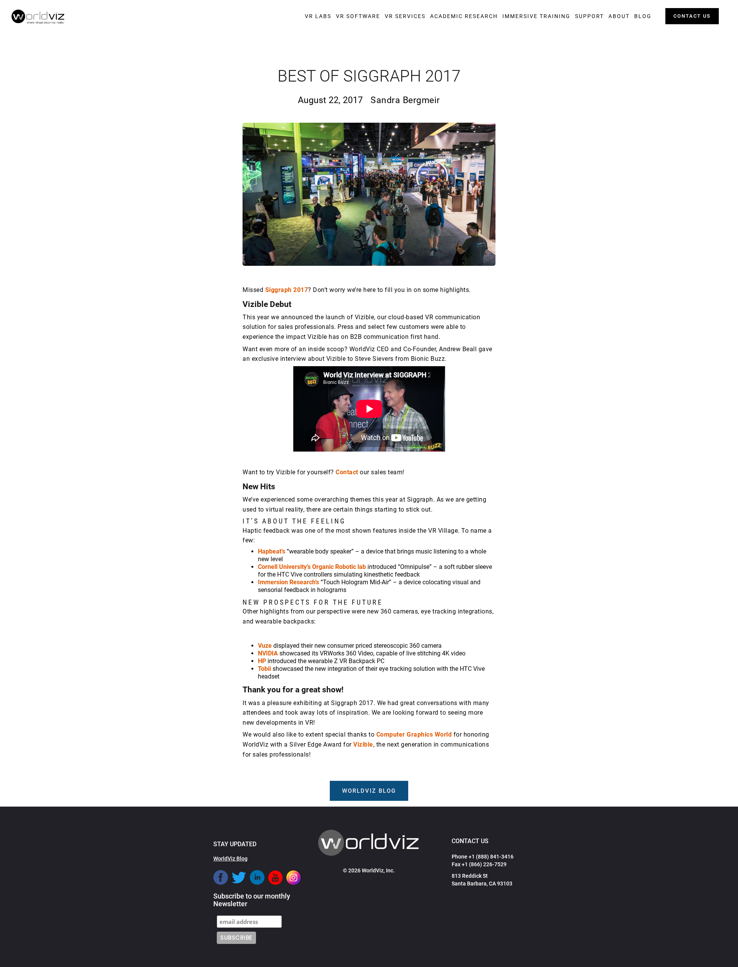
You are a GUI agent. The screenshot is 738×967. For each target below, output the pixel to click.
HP (262, 661)
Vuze (265, 645)
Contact (347, 472)
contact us (692, 16)
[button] (318, 16)
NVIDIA (268, 653)
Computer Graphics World (414, 734)
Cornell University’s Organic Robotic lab (312, 566)
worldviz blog (369, 790)
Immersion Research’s (288, 582)
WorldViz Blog (230, 858)
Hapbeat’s (271, 551)
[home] (38, 17)
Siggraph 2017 (286, 289)
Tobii (264, 668)
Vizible (363, 744)
